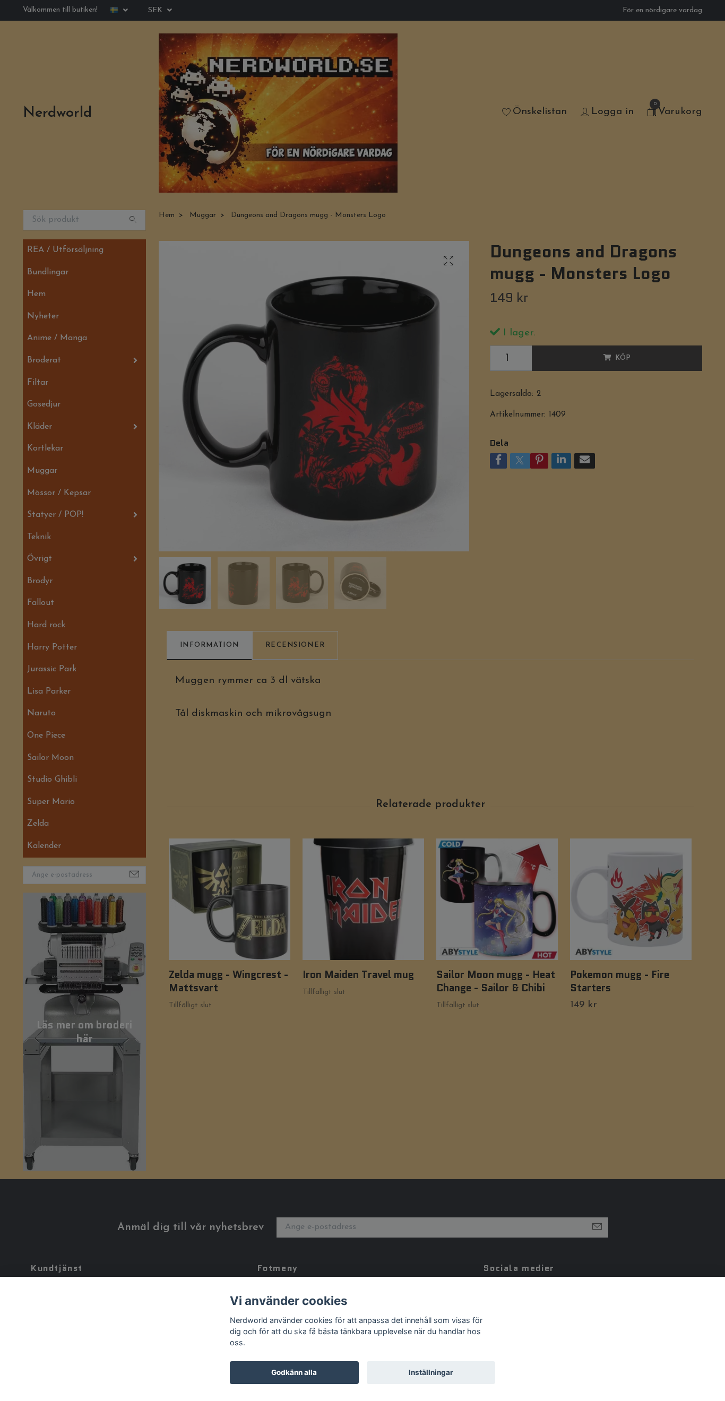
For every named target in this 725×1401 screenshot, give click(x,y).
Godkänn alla (294, 1372)
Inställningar (431, 1372)
